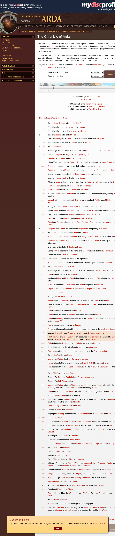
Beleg (90, 333)
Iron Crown (94, 236)
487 (43, 319)
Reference (6, 73)
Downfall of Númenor (96, 106)
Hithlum (77, 200)
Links (79, 31)
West (71, 493)
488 (43, 325)
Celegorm (51, 158)
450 (43, 143)
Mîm (93, 425)
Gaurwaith (91, 319)
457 (43, 178)
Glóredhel (59, 293)
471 (43, 270)
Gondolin (75, 186)
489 (98, 96)
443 (43, 131)
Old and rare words (53, 31)
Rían (73, 143)
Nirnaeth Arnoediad (64, 296)
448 (43, 139)
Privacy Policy (99, 523)
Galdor (97, 200)
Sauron (83, 178)
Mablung (74, 385)
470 (43, 266)
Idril (66, 436)
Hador (108, 200)
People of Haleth (93, 182)
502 (43, 429)
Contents (5, 37)
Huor (58, 186)
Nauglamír (67, 429)
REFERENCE (76, 26)
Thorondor (86, 186)
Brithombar (81, 304)
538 (43, 507)
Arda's (50, 46)
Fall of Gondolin (54, 481)
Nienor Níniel (98, 414)
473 (43, 300)
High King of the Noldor (96, 289)
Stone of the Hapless (82, 421)
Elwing (56, 459)
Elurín (72, 373)
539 (90, 100)
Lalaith (56, 233)
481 (43, 311)
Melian (78, 444)
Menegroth (88, 463)
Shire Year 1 (98, 65)
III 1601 (52, 65)
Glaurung (51, 388)
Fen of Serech (69, 285)
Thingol (58, 444)
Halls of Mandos (108, 251)
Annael (50, 329)
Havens (71, 304)
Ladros (70, 139)
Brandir (71, 214)
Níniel (71, 406)
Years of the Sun (59, 118)
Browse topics (7, 70)
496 (43, 385)
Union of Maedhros (69, 255)
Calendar (40, 31)
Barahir (50, 166)
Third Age (95, 90)
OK (57, 528)
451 (43, 150)
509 (43, 474)
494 (43, 359)
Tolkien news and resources (13, 77)
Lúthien (51, 225)
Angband (71, 333)
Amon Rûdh (59, 321)
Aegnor (68, 154)
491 (43, 351)
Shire (80, 65)
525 (43, 489)
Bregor (57, 139)
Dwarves (88, 444)
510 (43, 477)
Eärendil (57, 447)
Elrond (56, 500)
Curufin (62, 158)
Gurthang (93, 347)
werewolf (109, 222)
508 (43, 470)
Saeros (72, 315)
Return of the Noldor (94, 104)
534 (43, 504)
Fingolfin (51, 170)
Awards (5, 51)
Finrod (50, 222)
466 (43, 233)
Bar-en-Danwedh (68, 337)
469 (43, 259)
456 (43, 166)
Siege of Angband (77, 162)
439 (83, 100)
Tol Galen (108, 263)
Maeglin (51, 474)
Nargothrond (83, 158)
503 (43, 447)
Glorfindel (51, 477)
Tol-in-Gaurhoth (83, 222)
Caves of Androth (101, 351)
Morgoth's (86, 236)
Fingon (99, 170)
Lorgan (78, 325)
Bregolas (100, 139)
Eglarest (93, 304)
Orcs (58, 182)
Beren (55, 210)
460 (43, 194)
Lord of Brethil (107, 150)
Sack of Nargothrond (86, 377)
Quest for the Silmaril (85, 218)
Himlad (72, 158)
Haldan (74, 150)
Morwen (74, 207)
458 (43, 182)
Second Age (58, 90)
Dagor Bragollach (84, 154)
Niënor (50, 300)
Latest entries (7, 55)
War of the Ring (94, 109)
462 (43, 200)
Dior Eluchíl (59, 266)
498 (43, 399)
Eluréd (69, 355)
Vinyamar (104, 367)
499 (43, 410)
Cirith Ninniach (75, 367)
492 (43, 355)
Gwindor (60, 333)
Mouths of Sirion (107, 329)
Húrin (50, 186)
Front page (6, 40)
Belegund (88, 143)
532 (43, 500)
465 (43, 214)
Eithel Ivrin (66, 343)
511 (43, 485)
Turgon (76, 289)
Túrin (81, 207)
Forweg (60, 319)
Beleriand (83, 470)
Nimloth (81, 459)
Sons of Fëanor (74, 463)
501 (43, 421)
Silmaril (74, 236)
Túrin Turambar (82, 414)
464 (43, 207)
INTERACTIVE (90, 26)
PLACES (47, 26)
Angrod (59, 154)
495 (43, 363)
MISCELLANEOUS (61, 26)
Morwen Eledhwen (78, 131)
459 (43, 190)
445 (43, 135)
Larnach (57, 147)
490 (43, 343)
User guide (6, 43)
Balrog (65, 477)
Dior (58, 455)
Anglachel (81, 347)
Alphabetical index (9, 66)
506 (43, 463)
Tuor (72, 278)
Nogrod (98, 444)
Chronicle (31, 31)
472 (43, 274)
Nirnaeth (68, 289)
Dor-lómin (84, 190)
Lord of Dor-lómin (77, 123)
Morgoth (67, 170)
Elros (65, 500)
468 (43, 255)
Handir (70, 127)
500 (43, 417)
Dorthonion (71, 210)
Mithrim (80, 329)
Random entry (7, 58)
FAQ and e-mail (8, 45)
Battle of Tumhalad (66, 377)
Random (86, 31)
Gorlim (57, 194)
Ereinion (57, 135)
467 (43, 247)
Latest (23, 31)
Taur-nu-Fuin (100, 333)
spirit (88, 251)
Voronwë (93, 367)
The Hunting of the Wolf (57, 240)
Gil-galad (74, 135)
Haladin (82, 127)
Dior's (56, 355)
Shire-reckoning (47, 67)
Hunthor (71, 247)
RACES (39, 26)
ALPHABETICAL (27, 26)
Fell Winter (62, 381)
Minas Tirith (61, 178)
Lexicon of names (69, 31)
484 (43, 315)
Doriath (91, 210)
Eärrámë (86, 493)
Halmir (87, 150)
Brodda (60, 391)
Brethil (79, 247)
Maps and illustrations (10, 61)
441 (43, 127)
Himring (104, 229)
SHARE (103, 26)
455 (43, 154)
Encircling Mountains (81, 477)
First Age (51, 90)
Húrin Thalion (59, 123)
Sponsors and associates (12, 80)
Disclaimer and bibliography (12, 48)
